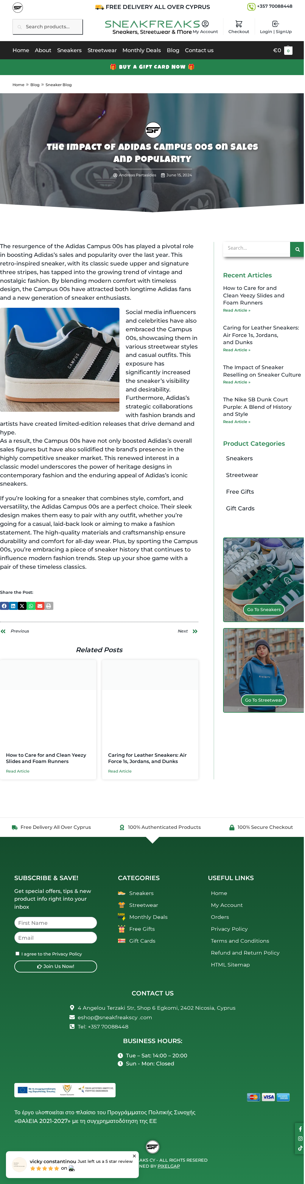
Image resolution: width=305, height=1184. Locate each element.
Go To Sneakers (264, 609)
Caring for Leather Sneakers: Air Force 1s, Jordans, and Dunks (147, 758)
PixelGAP (169, 1166)
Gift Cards (240, 508)
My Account (205, 31)
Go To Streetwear (264, 700)
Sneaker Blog (59, 85)
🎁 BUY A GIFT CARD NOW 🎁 (152, 67)
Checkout (238, 31)
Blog (35, 85)
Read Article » (236, 310)
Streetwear (242, 474)
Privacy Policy (229, 929)
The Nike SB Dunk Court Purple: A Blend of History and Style (257, 406)
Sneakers (239, 458)
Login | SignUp (276, 31)
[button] (282, 50)
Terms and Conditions (240, 941)
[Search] (297, 249)
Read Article (17, 771)
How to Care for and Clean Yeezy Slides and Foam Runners (46, 758)
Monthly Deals (148, 917)
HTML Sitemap (230, 964)
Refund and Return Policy (245, 953)
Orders (220, 917)
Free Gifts (240, 491)
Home (18, 85)
